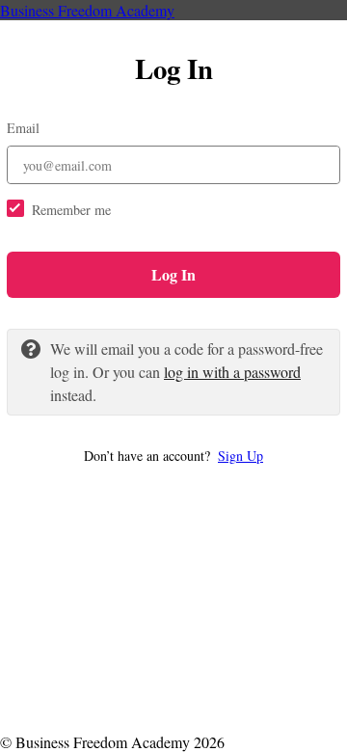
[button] (173, 455)
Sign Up (240, 455)
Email (23, 128)
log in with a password (232, 372)
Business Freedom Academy (87, 10)
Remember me (71, 210)
